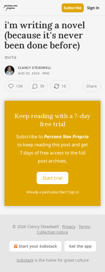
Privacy (68, 226)
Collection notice (52, 232)
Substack (25, 260)
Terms (84, 226)
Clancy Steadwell (34, 68)
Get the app (80, 246)
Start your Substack (38, 246)
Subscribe (72, 7)
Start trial (52, 178)
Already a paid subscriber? (52, 192)
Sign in (93, 7)
